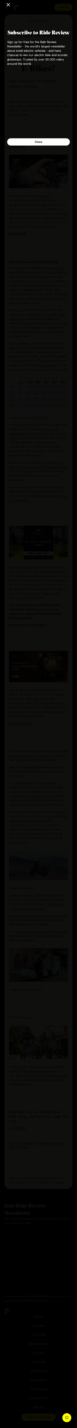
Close (38, 141)
